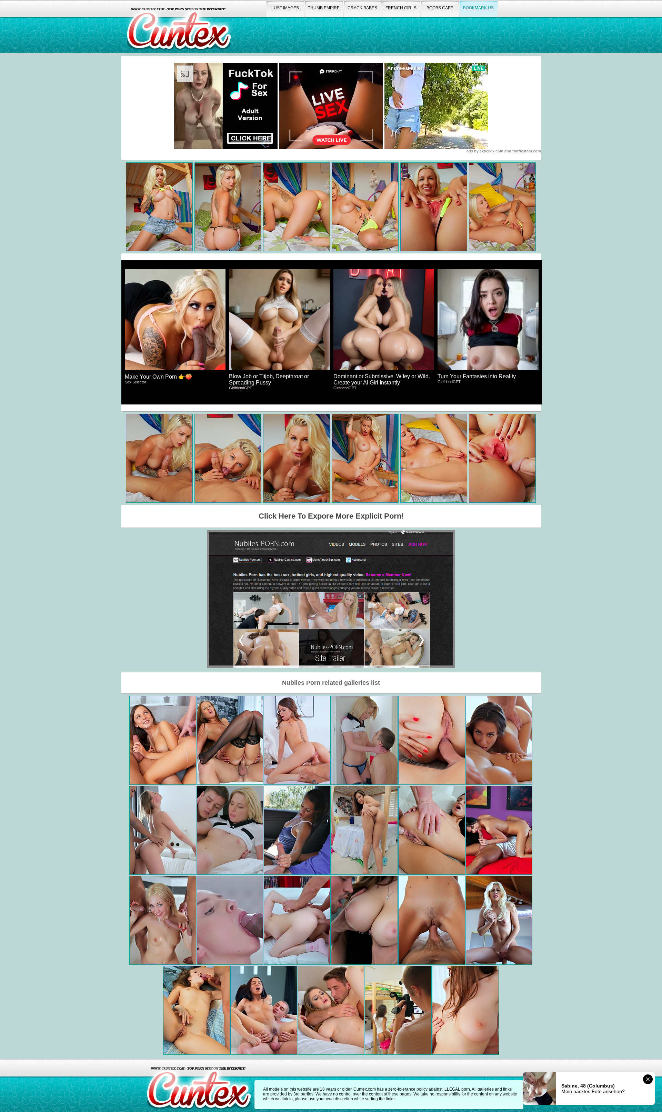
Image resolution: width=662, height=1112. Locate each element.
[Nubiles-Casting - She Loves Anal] (263, 1010)
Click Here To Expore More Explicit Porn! (331, 516)
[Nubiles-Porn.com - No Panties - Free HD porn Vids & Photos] (331, 1010)
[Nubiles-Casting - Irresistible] (162, 830)
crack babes (362, 8)
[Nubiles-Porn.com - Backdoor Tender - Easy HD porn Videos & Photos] (431, 830)
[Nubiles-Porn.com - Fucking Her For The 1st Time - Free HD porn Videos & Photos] (498, 830)
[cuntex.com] (198, 1085)
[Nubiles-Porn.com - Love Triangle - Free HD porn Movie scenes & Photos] (162, 740)
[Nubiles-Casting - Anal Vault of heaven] (431, 740)
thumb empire (324, 8)
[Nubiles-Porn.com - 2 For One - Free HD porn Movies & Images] (162, 920)
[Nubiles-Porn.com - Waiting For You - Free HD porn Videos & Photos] (230, 740)
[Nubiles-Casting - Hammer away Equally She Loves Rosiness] (230, 830)
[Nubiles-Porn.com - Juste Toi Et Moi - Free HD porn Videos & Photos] (498, 920)
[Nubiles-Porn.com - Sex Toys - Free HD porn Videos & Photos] (465, 1010)
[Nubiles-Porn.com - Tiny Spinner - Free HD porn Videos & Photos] (297, 830)
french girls (401, 8)
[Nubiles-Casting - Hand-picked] (297, 920)
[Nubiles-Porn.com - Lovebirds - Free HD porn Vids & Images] (196, 1010)
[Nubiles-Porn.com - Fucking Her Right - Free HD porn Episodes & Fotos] (431, 920)
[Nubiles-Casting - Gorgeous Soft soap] (364, 920)
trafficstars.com (526, 151)
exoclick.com (491, 151)
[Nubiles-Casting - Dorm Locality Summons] (398, 1010)
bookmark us (478, 8)
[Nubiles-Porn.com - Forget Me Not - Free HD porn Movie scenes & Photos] (297, 740)
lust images (285, 8)
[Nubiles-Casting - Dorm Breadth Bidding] (364, 830)
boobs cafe (440, 8)
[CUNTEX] (178, 26)
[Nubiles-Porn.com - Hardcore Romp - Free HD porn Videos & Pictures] (498, 740)
